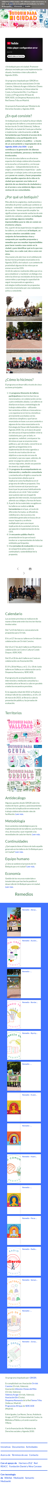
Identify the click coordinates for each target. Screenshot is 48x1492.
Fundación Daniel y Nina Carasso (25, 1466)
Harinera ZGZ (25, 1463)
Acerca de (5, 1455)
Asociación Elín (11, 1397)
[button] (18, 569)
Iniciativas (6, 1447)
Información (18, 6)
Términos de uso (20, 1455)
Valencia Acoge (11, 1394)
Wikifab (8, 1478)
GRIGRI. (33, 1377)
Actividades (32, 1447)
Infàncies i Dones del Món (25, 1389)
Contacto (33, 1455)
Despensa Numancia (14, 1400)
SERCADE (29, 1406)
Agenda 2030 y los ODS (15, 147)
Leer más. (19, 814)
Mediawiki (19, 1478)
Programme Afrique (13, 1406)
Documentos (18, 1447)
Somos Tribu (36, 1400)
